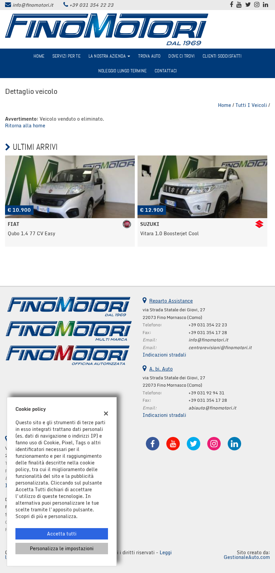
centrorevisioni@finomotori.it (220, 347)
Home (39, 56)
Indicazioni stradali (164, 355)
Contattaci (166, 71)
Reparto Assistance (171, 301)
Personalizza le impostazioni (62, 548)
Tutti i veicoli (251, 105)
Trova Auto (149, 56)
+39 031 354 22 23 (91, 5)
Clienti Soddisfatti (222, 56)
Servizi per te (66, 56)
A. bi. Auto (161, 369)
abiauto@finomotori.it (212, 407)
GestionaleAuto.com (247, 557)
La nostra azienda (108, 56)
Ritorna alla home (25, 125)
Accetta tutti (61, 533)
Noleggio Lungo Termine (122, 71)
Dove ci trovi (181, 56)
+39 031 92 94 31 (206, 392)
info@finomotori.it (32, 5)
